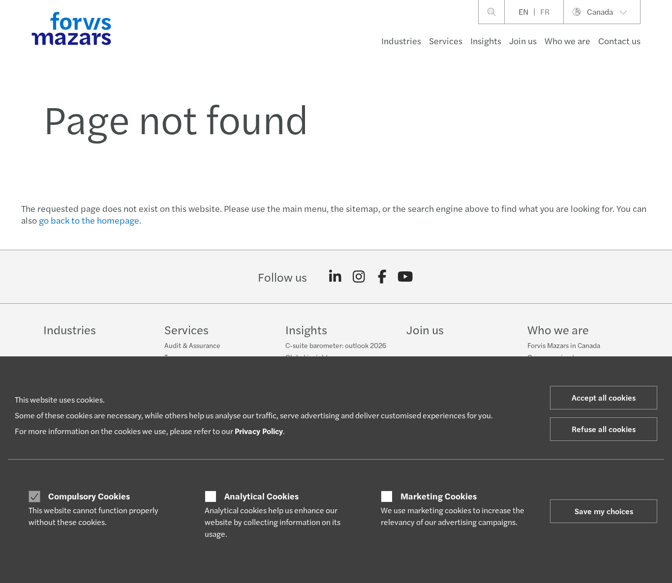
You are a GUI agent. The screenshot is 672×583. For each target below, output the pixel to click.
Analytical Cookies (261, 496)
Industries (401, 40)
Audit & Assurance (192, 345)
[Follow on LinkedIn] (335, 277)
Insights (485, 40)
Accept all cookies (604, 397)
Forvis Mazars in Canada (563, 345)
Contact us (619, 40)
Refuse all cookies (604, 429)
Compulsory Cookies (89, 496)
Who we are (567, 40)
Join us (523, 40)
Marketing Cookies (438, 496)
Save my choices (604, 511)
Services (445, 40)
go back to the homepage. (90, 220)
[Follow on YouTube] (405, 277)
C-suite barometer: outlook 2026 (335, 345)
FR (545, 11)
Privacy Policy (259, 431)
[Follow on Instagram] (358, 277)
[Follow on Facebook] (382, 277)
